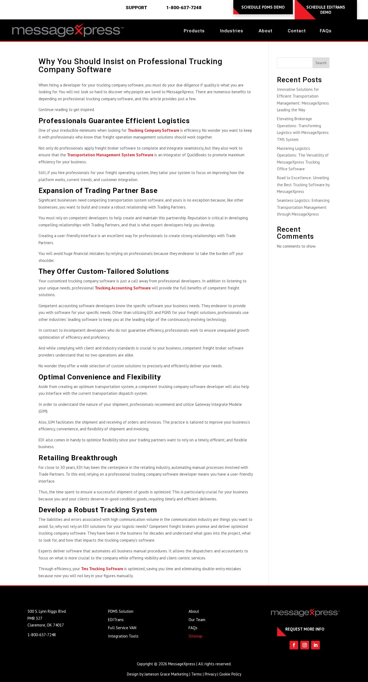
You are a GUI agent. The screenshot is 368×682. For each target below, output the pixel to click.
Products (194, 31)
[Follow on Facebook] (294, 645)
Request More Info (304, 629)
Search (321, 62)
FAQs (326, 31)
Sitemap (196, 636)
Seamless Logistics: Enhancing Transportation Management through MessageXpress (303, 207)
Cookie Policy (230, 674)
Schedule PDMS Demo (263, 7)
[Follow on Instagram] (304, 645)
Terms (196, 674)
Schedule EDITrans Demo (325, 10)
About (265, 31)
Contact (297, 31)
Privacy (210, 674)
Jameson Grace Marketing (166, 674)
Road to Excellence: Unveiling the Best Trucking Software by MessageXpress (303, 184)
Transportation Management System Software (110, 154)
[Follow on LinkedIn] (315, 645)
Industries (231, 31)
